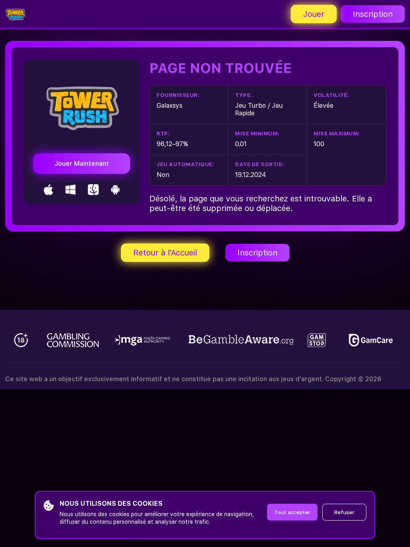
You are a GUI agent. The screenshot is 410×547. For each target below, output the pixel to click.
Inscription (373, 14)
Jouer (313, 14)
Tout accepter (292, 512)
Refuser (344, 512)
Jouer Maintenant (81, 163)
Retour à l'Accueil (165, 252)
